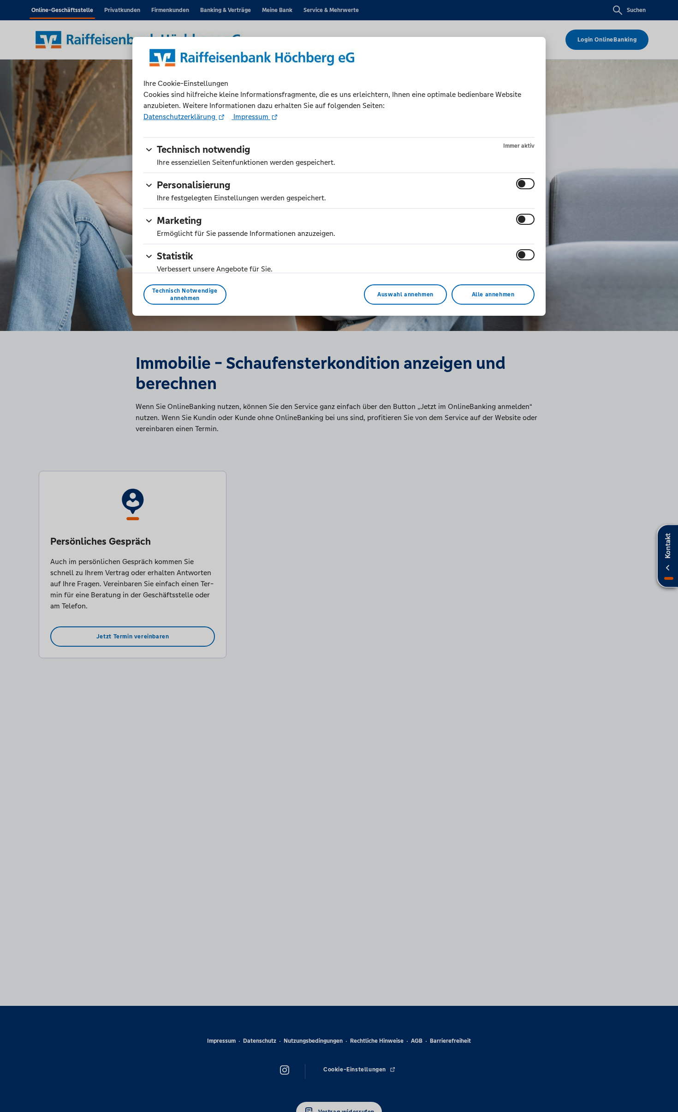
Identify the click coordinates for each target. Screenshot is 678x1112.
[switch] (525, 183)
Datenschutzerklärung (180, 116)
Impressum (251, 116)
